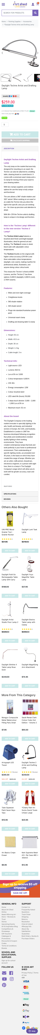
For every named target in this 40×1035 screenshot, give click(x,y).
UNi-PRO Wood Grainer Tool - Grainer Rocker (8, 532)
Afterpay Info (26, 926)
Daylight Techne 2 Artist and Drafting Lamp (29, 765)
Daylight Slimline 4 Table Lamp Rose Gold (9, 667)
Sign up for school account (8, 961)
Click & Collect (27, 924)
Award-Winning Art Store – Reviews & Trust (9, 916)
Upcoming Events (8, 924)
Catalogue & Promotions (6, 937)
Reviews (7, 499)
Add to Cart (21, 134)
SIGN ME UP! (20, 893)
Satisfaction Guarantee (26, 932)
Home (4, 907)
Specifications (10, 494)
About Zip (25, 929)
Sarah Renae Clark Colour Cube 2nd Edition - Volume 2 (29, 720)
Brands (4, 948)
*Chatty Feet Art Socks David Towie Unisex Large (29, 810)
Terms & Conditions (9, 946)
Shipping (25, 917)
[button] (10, 539)
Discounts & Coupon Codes (9, 942)
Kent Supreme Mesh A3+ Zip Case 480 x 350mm (30, 855)
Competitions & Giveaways (7, 930)
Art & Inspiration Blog (10, 926)
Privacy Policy (27, 973)
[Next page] (37, 52)
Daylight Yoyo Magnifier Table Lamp (28, 577)
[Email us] (5, 974)
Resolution (26, 922)
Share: (6, 96)
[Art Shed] (20, 4)
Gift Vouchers (7, 934)
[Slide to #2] (28, 78)
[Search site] (35, 13)
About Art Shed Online (7, 911)
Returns (25, 919)
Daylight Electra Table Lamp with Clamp (28, 622)
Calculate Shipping (21, 140)
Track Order (26, 914)
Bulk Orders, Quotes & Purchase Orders (30, 937)
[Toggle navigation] (3, 4)
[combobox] (20, 13)
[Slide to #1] (6, 78)
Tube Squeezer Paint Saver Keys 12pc (8, 810)
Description (9, 148)
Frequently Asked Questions (28, 911)
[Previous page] (2, 52)
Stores (4, 922)
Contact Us (26, 907)
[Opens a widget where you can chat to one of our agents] (32, 1031)
